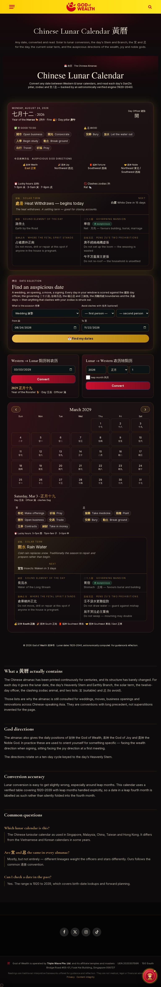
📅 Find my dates (80, 338)
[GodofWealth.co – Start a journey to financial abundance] (80, 7)
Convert (43, 379)
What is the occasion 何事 (26, 305)
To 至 (84, 321)
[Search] (149, 6)
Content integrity (86, 977)
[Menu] (12, 6)
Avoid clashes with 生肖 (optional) (100, 305)
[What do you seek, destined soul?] (150, 976)
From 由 (16, 321)
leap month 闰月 (100, 377)
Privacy (71, 977)
